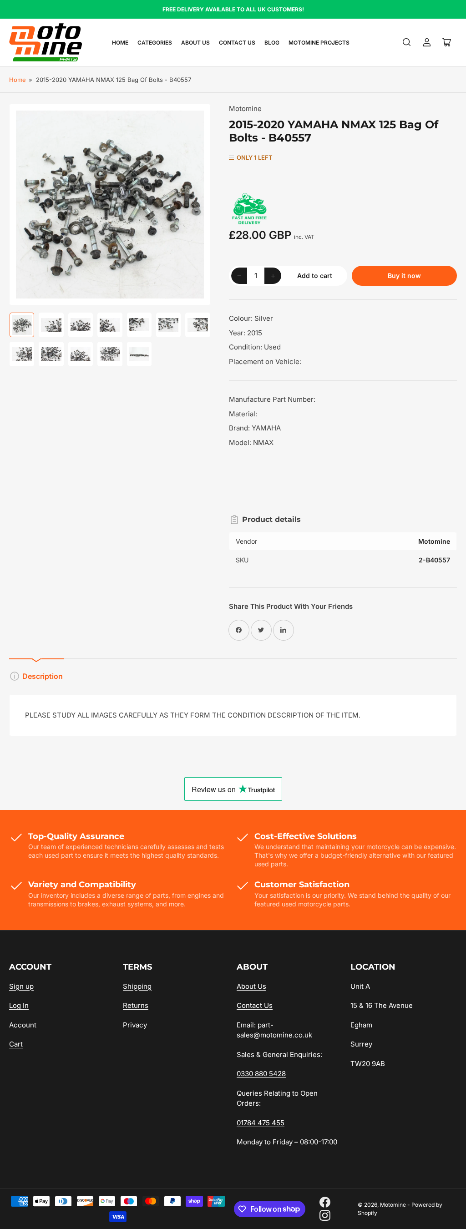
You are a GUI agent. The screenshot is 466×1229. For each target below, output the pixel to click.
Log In (19, 1005)
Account (22, 1025)
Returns (135, 1005)
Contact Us (237, 42)
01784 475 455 (260, 1122)
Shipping (137, 986)
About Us (195, 42)
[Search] (407, 42)
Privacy (135, 1025)
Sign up (21, 986)
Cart (16, 1044)
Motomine (245, 108)
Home (120, 42)
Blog (271, 42)
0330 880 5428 (261, 1073)
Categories (154, 42)
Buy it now (404, 275)
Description (42, 676)
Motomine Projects (319, 42)
